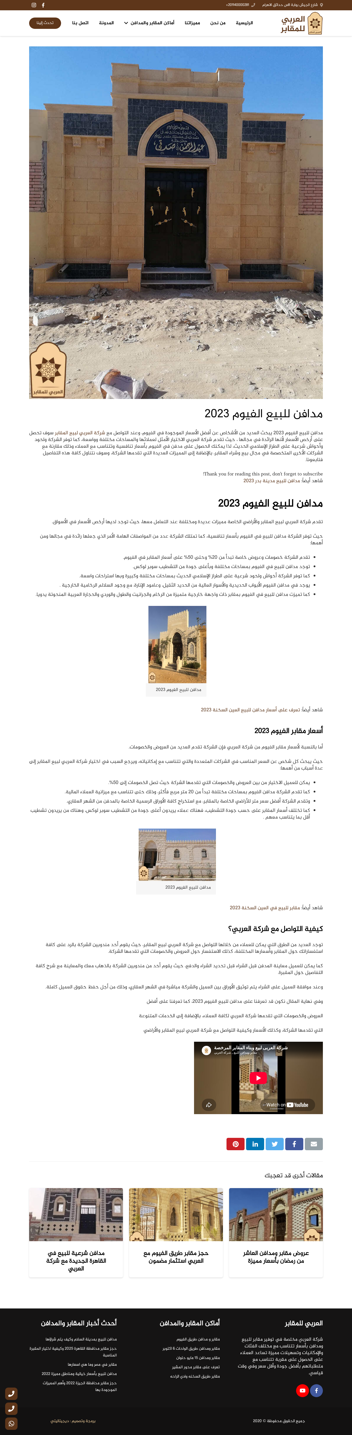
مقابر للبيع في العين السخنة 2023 (265, 908)
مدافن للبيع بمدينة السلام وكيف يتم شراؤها (81, 1339)
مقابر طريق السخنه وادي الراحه (195, 1376)
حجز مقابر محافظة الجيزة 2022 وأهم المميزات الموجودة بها (80, 1387)
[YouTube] (302, 1390)
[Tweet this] (275, 1144)
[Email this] (314, 1144)
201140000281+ (237, 5)
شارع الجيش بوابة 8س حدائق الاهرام (290, 5)
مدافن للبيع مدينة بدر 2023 (272, 481)
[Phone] (11, 1394)
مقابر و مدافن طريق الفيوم (198, 1339)
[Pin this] (236, 1144)
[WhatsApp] (11, 1423)
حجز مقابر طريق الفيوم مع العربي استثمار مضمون (176, 1257)
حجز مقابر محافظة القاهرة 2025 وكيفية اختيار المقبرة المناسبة (73, 1352)
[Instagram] (33, 5)
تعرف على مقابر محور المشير (196, 1367)
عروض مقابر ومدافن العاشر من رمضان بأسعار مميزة (276, 1257)
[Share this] (294, 1144)
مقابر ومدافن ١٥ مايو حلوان (198, 1358)
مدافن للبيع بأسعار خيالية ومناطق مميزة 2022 (79, 1374)
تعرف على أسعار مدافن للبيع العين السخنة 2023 (250, 710)
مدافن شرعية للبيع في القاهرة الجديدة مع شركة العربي (76, 1261)
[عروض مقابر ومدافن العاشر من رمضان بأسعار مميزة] (276, 1214)
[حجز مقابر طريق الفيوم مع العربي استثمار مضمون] (176, 1214)
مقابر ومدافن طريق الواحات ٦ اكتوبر (191, 1348)
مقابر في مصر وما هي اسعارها (92, 1364)
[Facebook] (43, 5)
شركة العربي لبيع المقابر (80, 433)
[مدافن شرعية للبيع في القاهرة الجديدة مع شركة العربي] (76, 1214)
